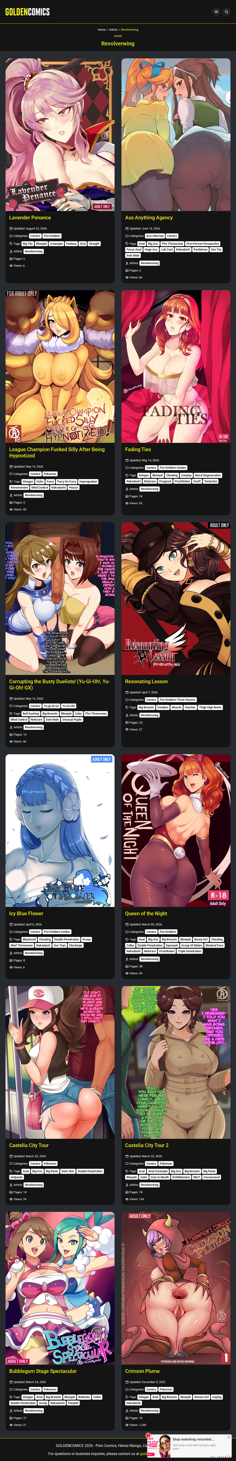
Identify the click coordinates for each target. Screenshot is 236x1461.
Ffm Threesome (172, 243)
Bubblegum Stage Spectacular (43, 1371)
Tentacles (210, 481)
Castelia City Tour (29, 1145)
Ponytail (73, 1403)
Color (39, 481)
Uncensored (212, 1177)
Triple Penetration (189, 951)
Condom (162, 707)
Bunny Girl (201, 939)
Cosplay (186, 475)
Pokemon (50, 474)
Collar (130, 945)
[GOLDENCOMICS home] (28, 12)
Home (102, 29)
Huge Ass (151, 249)
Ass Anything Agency (149, 218)
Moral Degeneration (208, 475)
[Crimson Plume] (175, 1288)
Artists (113, 29)
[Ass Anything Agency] (175, 134)
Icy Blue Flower (26, 913)
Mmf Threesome (22, 945)
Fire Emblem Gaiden (173, 467)
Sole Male (133, 255)
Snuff (197, 481)
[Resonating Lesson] (175, 598)
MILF (196, 1177)
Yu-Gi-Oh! (68, 706)
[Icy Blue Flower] (60, 830)
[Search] (226, 12)
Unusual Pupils (72, 719)
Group (87, 939)
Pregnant (165, 481)
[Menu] (216, 12)
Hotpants (17, 1177)
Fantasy (71, 243)
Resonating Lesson (146, 681)
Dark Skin (68, 1171)
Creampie (56, 243)
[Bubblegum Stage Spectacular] (60, 1288)
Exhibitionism (181, 1177)
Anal (142, 243)
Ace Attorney (155, 236)
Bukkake (84, 1397)
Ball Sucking (31, 713)
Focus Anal (134, 249)
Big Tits (28, 243)
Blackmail (29, 939)
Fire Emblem (52, 236)
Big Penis (52, 1171)
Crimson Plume (142, 1371)
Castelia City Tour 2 (147, 1145)
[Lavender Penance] (60, 134)
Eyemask (172, 945)
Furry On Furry (66, 481)
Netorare (150, 481)
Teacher (190, 707)
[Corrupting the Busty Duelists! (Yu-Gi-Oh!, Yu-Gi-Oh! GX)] (60, 598)
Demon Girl (201, 1397)
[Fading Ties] (175, 366)
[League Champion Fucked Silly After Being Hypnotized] (60, 366)
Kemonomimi (19, 487)
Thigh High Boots (210, 707)
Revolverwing (33, 251)
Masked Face (214, 945)
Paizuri (73, 487)
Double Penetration (66, 939)
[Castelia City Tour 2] (175, 1062)
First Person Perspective (202, 243)
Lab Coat (167, 249)
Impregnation (88, 481)
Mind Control (39, 487)
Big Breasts (50, 713)
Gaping (216, 1397)
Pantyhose (200, 249)
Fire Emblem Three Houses (177, 699)
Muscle (176, 707)
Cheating (172, 475)
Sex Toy (216, 249)
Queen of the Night (146, 913)
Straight (94, 243)
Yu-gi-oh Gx (51, 706)
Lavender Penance (30, 218)
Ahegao (28, 481)
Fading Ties (138, 449)
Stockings (75, 945)
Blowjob (41, 243)
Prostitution (182, 481)
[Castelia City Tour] (60, 1062)
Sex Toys (60, 945)
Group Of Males (191, 945)
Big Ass (153, 243)
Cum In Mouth (160, 1177)
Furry (50, 481)
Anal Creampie (158, 1171)
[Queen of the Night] (175, 830)
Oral (83, 243)
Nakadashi (183, 249)
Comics (35, 236)
